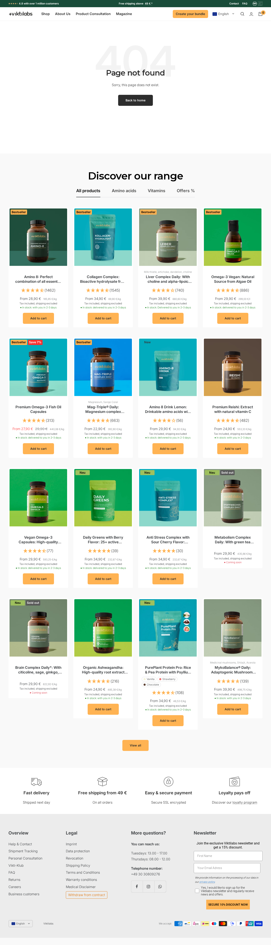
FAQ (244, 3)
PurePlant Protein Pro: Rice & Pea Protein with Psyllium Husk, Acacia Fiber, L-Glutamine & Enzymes (168, 670)
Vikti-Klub (16, 865)
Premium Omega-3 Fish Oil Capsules (38, 409)
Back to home (135, 100)
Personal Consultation (25, 858)
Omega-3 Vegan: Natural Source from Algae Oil (232, 279)
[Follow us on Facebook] (137, 886)
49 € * (148, 3)
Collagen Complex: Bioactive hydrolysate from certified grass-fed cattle (103, 279)
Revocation (74, 858)
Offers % (186, 190)
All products (88, 190)
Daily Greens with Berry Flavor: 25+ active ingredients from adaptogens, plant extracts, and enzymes (103, 539)
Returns (14, 879)
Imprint (71, 844)
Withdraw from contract (86, 895)
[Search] (242, 14)
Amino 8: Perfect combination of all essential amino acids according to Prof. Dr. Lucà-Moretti (38, 279)
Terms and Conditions (83, 872)
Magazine (124, 14)
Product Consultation (93, 14)
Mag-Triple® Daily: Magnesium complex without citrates (103, 409)
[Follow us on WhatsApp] (160, 886)
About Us (63, 14)
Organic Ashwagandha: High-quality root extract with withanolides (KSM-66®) (103, 670)
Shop (45, 14)
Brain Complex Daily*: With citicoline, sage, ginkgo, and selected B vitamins (38, 670)
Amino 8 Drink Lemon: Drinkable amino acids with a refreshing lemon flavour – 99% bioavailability (168, 409)
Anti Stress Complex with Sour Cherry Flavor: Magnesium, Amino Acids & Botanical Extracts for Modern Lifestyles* (168, 539)
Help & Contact (20, 844)
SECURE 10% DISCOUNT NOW (228, 904)
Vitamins (156, 190)
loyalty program (244, 802)
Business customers (23, 894)
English (223, 14)
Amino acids (124, 190)
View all (135, 745)
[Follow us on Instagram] (148, 886)
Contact (234, 3)
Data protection (78, 851)
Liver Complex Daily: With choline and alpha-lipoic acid (168, 279)
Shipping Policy (78, 865)
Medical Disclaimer (81, 887)
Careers (14, 887)
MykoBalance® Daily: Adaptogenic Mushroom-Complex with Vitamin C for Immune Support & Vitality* (232, 670)
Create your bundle (190, 14)
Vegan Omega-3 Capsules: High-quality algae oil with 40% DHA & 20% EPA (38, 539)
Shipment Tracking (23, 851)
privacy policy (207, 881)
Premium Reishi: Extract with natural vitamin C (232, 409)
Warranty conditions (81, 879)
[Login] (251, 14)
